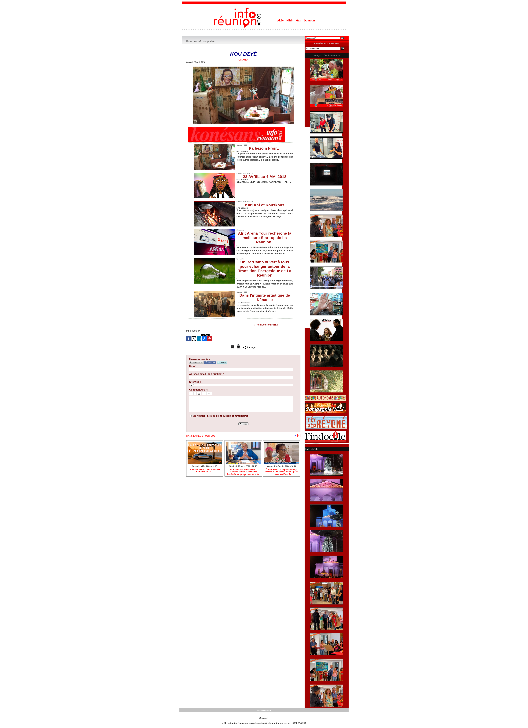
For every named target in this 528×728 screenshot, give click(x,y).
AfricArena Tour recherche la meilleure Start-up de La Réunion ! (264, 237)
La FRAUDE (311, 449)
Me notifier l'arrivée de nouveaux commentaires (220, 415)
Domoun (309, 20)
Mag (299, 20)
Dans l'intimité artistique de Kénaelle (264, 297)
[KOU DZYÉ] (243, 67)
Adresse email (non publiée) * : (207, 374)
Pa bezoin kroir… (265, 148)
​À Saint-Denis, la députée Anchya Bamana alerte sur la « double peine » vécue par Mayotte (281, 471)
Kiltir (290, 20)
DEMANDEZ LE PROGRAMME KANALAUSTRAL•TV (264, 182)
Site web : (195, 382)
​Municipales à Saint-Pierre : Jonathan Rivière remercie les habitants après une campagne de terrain (243, 471)
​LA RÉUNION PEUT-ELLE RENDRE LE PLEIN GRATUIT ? (204, 470)
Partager (251, 347)
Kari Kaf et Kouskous (264, 205)
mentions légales (264, 710)
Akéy (280, 20)
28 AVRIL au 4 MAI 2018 (264, 177)
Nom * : (193, 366)
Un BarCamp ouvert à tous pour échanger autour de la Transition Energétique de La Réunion (264, 268)
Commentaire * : (198, 389)
